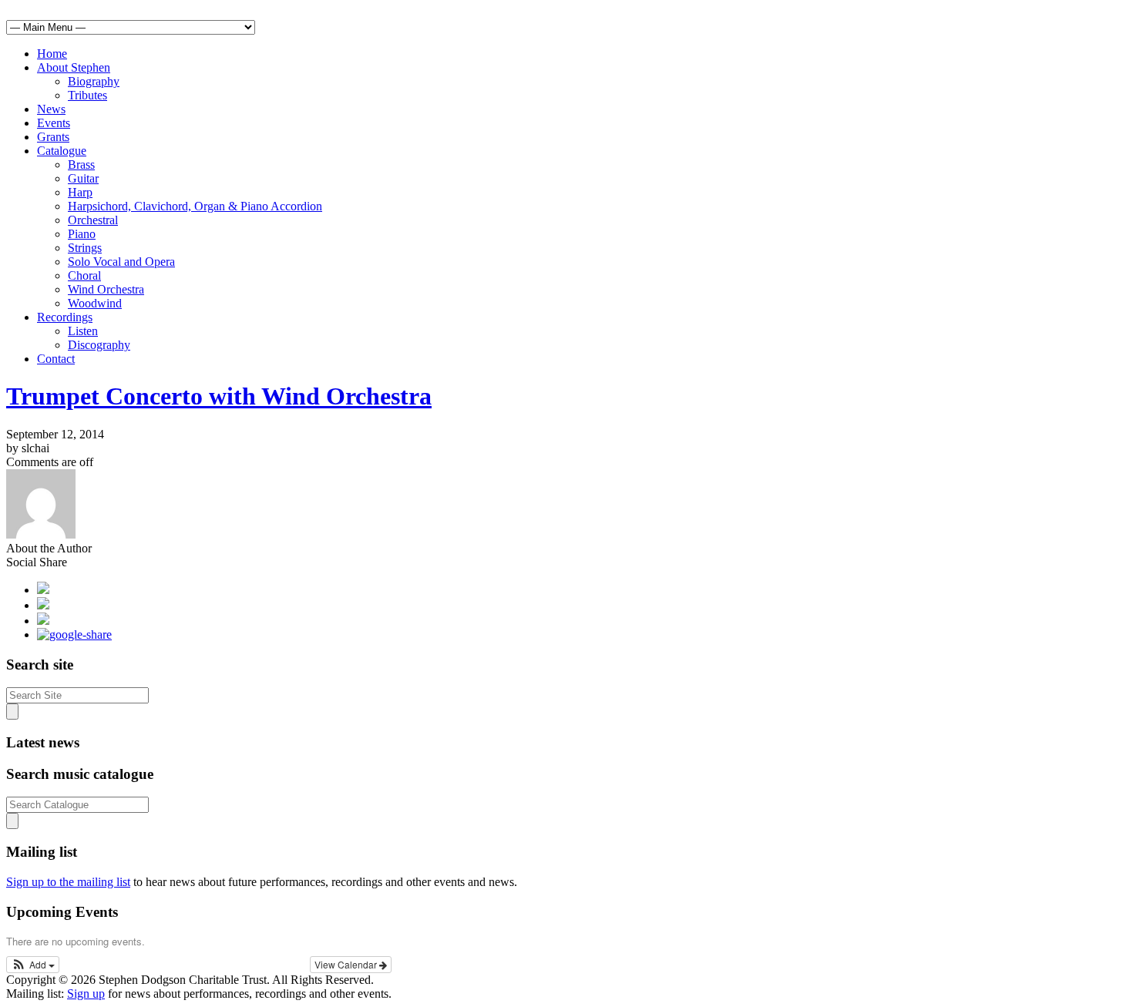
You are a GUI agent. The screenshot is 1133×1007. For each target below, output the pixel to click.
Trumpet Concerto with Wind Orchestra (219, 396)
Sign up (86, 993)
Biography (93, 81)
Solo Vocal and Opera (121, 261)
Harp (80, 192)
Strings (85, 247)
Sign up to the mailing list (68, 881)
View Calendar (346, 964)
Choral (84, 275)
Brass (81, 164)
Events (53, 122)
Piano (82, 233)
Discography (99, 344)
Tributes (87, 95)
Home (52, 53)
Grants (53, 136)
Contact (56, 358)
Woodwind (95, 303)
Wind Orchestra (106, 289)
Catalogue (61, 150)
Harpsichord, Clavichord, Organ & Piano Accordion (195, 206)
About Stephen (73, 67)
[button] (33, 964)
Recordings (64, 317)
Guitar (83, 178)
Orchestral (93, 220)
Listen (83, 330)
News (51, 109)
